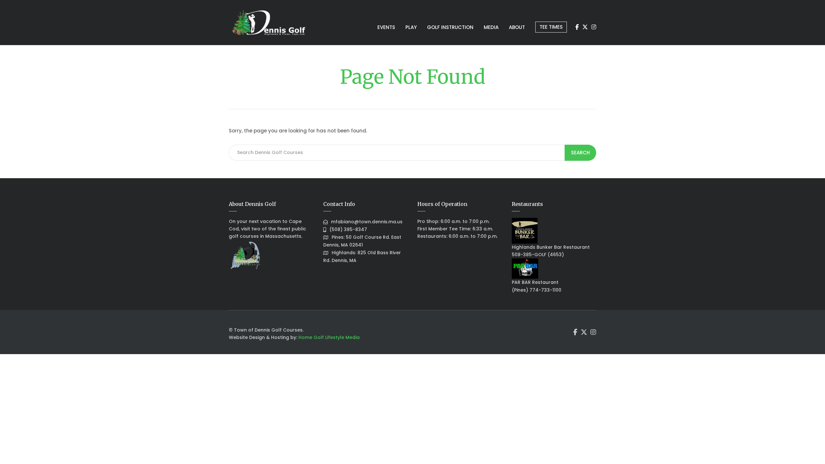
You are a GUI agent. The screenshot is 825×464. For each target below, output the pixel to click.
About (517, 27)
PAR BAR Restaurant (535, 282)
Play (411, 27)
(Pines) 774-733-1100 (536, 290)
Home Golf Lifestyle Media (329, 337)
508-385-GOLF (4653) (538, 254)
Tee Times (551, 27)
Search (580, 152)
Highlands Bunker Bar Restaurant (551, 247)
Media (491, 27)
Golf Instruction (450, 27)
